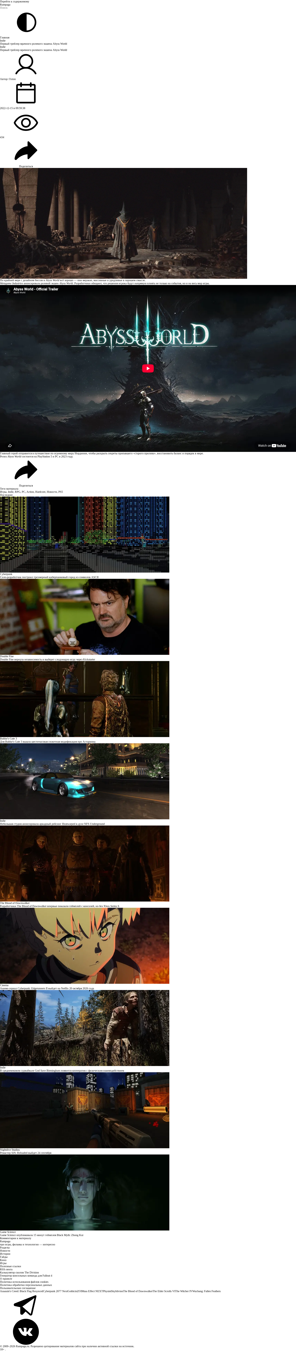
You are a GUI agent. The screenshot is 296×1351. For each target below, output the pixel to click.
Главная (4, 37)
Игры (3, 491)
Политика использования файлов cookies (24, 1281)
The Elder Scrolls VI (164, 1291)
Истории (5, 1253)
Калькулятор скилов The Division (19, 1272)
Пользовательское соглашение (18, 1288)
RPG (17, 491)
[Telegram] (148, 1306)
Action (30, 491)
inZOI (78, 1291)
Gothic (71, 1291)
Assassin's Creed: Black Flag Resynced (21, 1291)
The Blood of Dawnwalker (138, 1291)
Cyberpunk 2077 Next (55, 1291)
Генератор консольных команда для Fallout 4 (26, 1275)
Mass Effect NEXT (92, 1291)
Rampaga (5, 4)
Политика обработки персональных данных (26, 1284)
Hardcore (40, 491)
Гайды (4, 1256)
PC (23, 491)
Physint (107, 1291)
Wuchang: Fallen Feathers (206, 1291)
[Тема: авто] (27, 22)
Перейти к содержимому (14, 1)
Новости (52, 491)
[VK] (148, 1332)
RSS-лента (6, 1269)
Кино (3, 1260)
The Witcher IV (183, 1291)
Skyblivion (117, 1291)
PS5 (60, 491)
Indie (3, 40)
